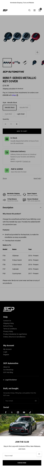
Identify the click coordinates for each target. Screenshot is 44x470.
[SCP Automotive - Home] (5, 10)
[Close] (40, 417)
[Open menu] (34, 10)
